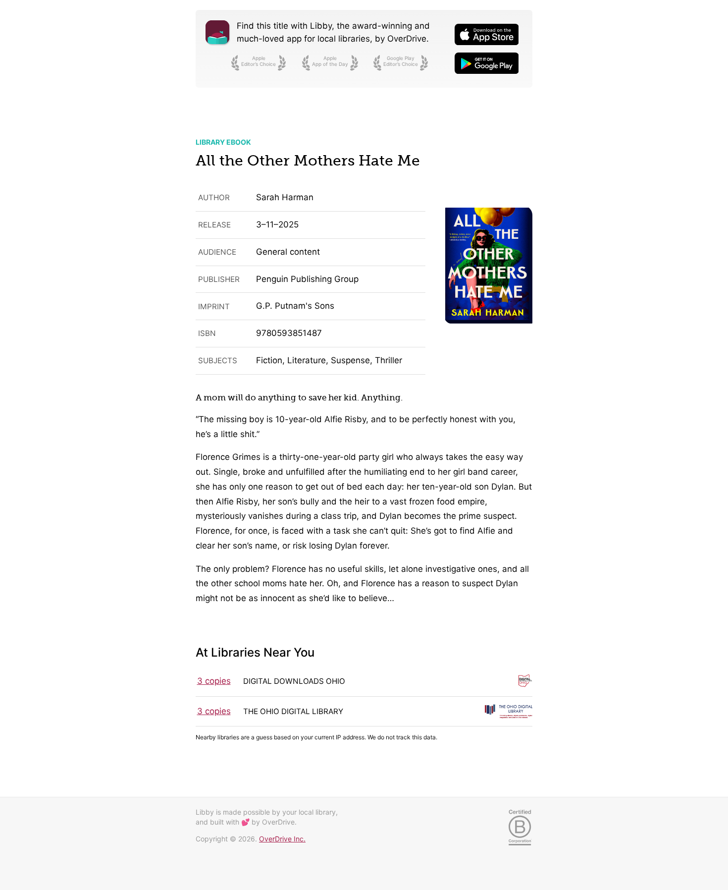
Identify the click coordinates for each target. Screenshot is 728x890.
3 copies (214, 681)
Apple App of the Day (330, 61)
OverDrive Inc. (282, 838)
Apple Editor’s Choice (258, 61)
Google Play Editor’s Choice (400, 61)
